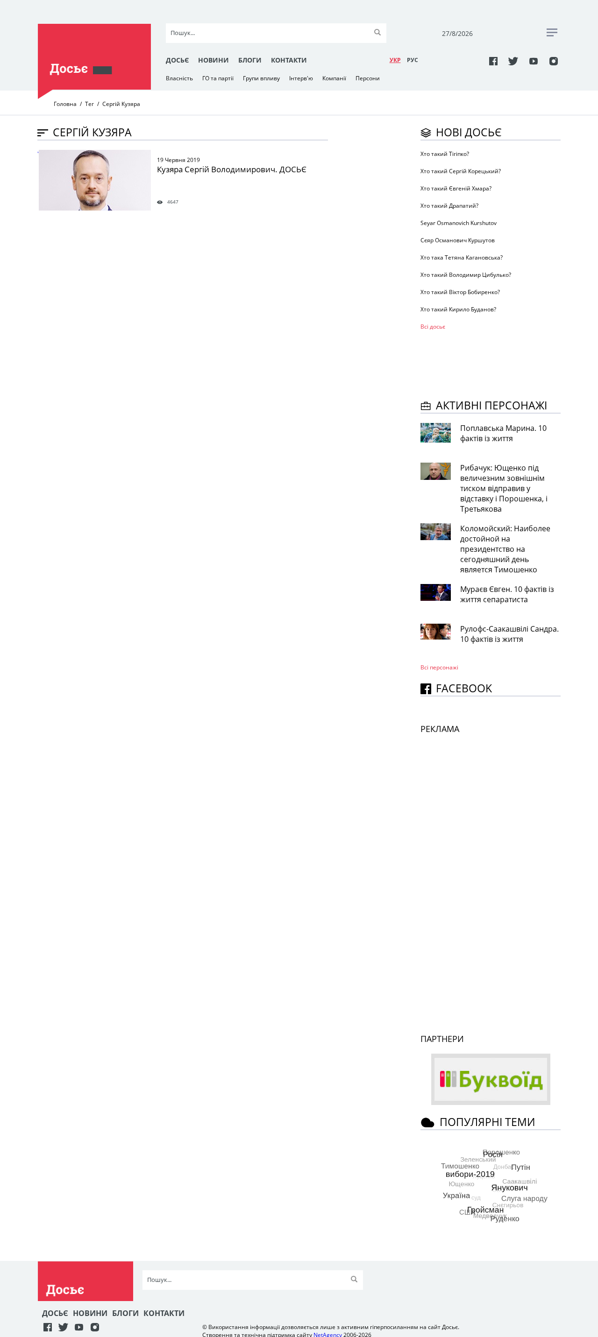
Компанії (334, 78)
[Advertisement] (495, 363)
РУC (412, 60)
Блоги (250, 60)
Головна (65, 104)
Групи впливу (261, 78)
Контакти (289, 60)
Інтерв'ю (301, 78)
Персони (368, 78)
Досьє (177, 60)
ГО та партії (218, 78)
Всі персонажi (439, 667)
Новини (213, 60)
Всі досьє (432, 327)
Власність (179, 78)
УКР (395, 60)
